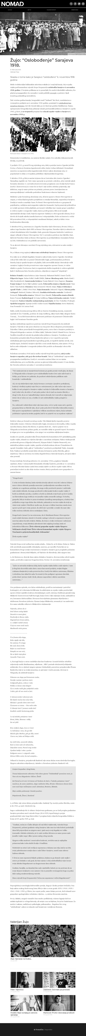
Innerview (74, 10)
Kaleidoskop (51, 10)
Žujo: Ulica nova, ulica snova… (23, 959)
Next (73, 944)
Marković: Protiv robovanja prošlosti (58, 1013)
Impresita (48, 1029)
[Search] (71, 3)
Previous (13, 944)
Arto (29, 10)
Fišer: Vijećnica (17, 990)
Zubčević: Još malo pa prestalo (56, 990)
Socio (10, 10)
